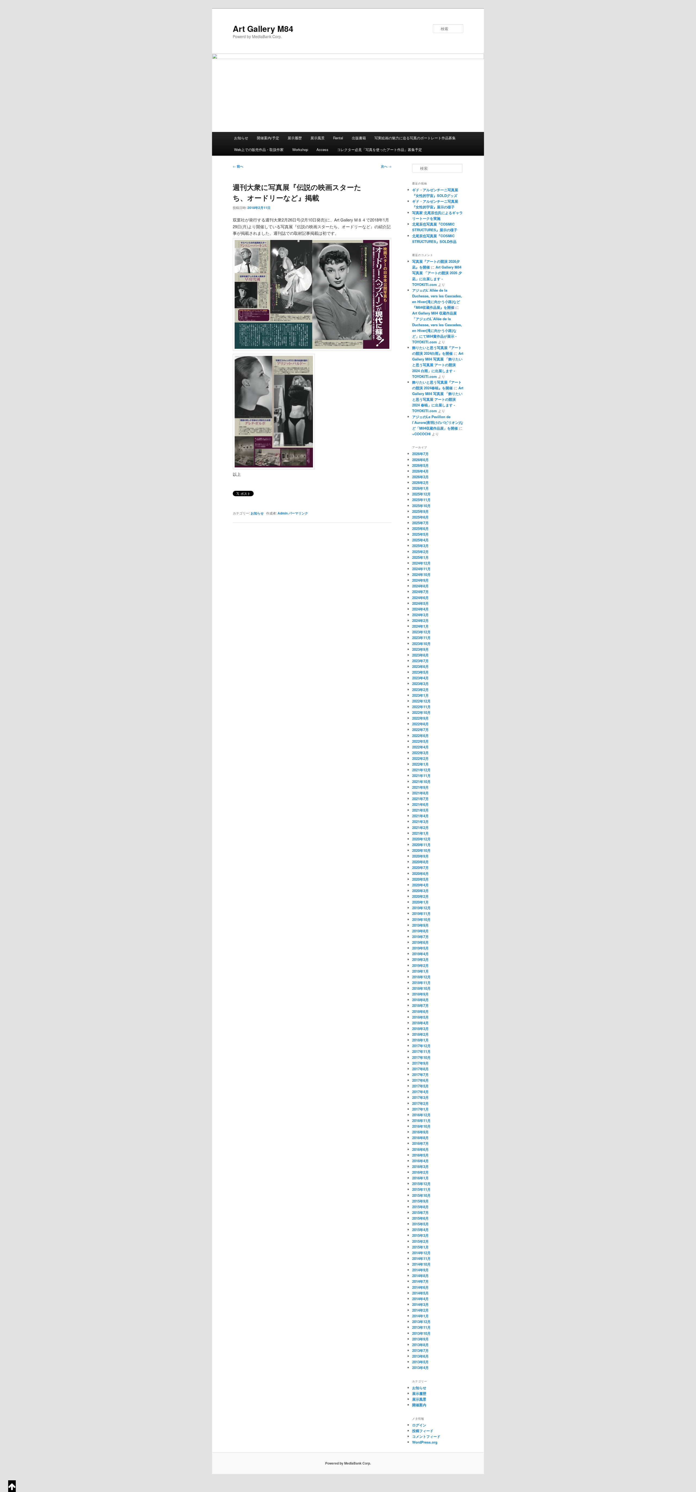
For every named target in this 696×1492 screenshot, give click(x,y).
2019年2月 (420, 965)
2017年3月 (420, 1097)
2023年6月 (420, 666)
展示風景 (317, 137)
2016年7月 (420, 1143)
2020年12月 (421, 838)
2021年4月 (420, 815)
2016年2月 (420, 1172)
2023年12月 (421, 631)
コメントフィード (426, 1436)
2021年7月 (420, 798)
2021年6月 (420, 804)
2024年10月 (421, 574)
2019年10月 (421, 919)
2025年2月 (420, 551)
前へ (238, 166)
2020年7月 (420, 867)
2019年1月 (420, 971)
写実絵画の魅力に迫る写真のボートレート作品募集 (415, 137)
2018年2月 (420, 1034)
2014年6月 (420, 1287)
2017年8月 (420, 1068)
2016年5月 (420, 1155)
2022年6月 (420, 735)
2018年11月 (421, 982)
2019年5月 (420, 948)
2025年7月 (420, 522)
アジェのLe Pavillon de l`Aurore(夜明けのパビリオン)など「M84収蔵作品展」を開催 (437, 422)
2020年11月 (421, 844)
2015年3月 (420, 1235)
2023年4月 (420, 677)
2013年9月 (420, 1339)
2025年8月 (420, 517)
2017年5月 (420, 1086)
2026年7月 (420, 453)
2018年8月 (420, 999)
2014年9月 (420, 1269)
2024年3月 (420, 614)
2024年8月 (420, 585)
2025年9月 (420, 511)
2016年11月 (421, 1120)
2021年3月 (420, 821)
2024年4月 (420, 609)
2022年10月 (421, 712)
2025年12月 (421, 494)
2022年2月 (420, 758)
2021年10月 (421, 781)
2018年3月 (420, 1028)
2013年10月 (421, 1333)
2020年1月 (420, 902)
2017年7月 (420, 1074)
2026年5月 (420, 465)
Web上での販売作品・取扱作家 (259, 149)
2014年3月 (420, 1304)
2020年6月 (420, 873)
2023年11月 (421, 637)
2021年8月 (420, 793)
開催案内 (419, 1404)
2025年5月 (420, 534)
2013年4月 (420, 1367)
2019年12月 (421, 907)
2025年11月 (421, 499)
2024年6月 (420, 597)
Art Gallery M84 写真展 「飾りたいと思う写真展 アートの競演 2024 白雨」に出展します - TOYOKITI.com (437, 365)
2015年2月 (420, 1241)
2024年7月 (420, 591)
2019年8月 (420, 930)
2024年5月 (420, 603)
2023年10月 (421, 643)
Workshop (300, 149)
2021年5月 (420, 810)
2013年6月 (420, 1356)
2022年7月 (420, 729)
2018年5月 (420, 1017)
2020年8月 (420, 861)
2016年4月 (420, 1160)
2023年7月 (420, 660)
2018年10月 (421, 988)
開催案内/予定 (268, 137)
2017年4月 (420, 1091)
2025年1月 (420, 557)
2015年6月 (420, 1218)
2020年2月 (420, 896)
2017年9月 (420, 1063)
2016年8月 (420, 1137)
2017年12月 (421, 1045)
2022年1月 (420, 764)
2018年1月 (420, 1040)
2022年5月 (420, 741)
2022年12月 (421, 701)
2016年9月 (420, 1132)
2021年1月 (420, 833)
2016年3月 (420, 1166)
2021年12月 (421, 769)
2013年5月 (420, 1361)
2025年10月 (421, 505)
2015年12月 (421, 1183)
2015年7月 (420, 1212)
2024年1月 (420, 626)
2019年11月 (421, 913)
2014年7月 (420, 1281)
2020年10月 (421, 850)
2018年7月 (420, 1005)
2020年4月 (420, 884)
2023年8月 (420, 655)
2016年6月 (420, 1149)
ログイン (419, 1425)
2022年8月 (420, 723)
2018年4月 (420, 1022)
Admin (283, 513)
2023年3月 (420, 683)
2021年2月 (420, 827)
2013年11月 (421, 1327)
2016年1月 (420, 1177)
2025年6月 (420, 528)
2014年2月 (420, 1310)
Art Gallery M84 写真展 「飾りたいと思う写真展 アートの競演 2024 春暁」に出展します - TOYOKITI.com (437, 399)
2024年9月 (420, 580)
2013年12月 (421, 1321)
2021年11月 (421, 775)
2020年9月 (420, 856)
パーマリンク (298, 513)
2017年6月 (420, 1080)
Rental (338, 137)
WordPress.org (424, 1442)
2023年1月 (420, 695)
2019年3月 (420, 959)
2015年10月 (421, 1195)
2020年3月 (420, 890)
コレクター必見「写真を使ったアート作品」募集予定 (379, 149)
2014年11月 (421, 1258)
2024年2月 (420, 620)
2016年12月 (421, 1114)
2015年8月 (420, 1206)
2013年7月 (420, 1350)
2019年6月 (420, 942)
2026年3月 (420, 476)
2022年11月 (421, 706)
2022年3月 (420, 752)
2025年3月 (420, 545)
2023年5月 (420, 672)
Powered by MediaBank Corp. (348, 1463)
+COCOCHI (421, 433)
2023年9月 (420, 649)
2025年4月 (420, 539)
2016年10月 (421, 1126)
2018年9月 (420, 994)
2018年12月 (421, 976)
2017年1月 (420, 1109)
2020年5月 (420, 879)
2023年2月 (420, 689)
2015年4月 (420, 1229)
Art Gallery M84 (263, 28)
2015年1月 (420, 1247)
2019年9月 (420, 925)
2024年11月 (421, 568)
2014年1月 (420, 1315)
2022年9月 (420, 718)
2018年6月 (420, 1011)
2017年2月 (420, 1103)
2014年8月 (420, 1275)
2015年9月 (420, 1201)
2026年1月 (420, 488)
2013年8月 (420, 1344)
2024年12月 (421, 563)
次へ (386, 166)
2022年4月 (420, 747)
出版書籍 (359, 137)
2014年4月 (420, 1298)
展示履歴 (295, 137)
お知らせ (241, 137)
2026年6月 (420, 459)
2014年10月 (421, 1264)
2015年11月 (421, 1189)
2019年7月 (420, 936)
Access (322, 149)
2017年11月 (421, 1051)
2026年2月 (420, 482)
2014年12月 (421, 1252)
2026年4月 (420, 471)
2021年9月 (420, 787)
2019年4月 (420, 953)
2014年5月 (420, 1293)
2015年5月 (420, 1223)
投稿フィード (422, 1430)
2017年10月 (421, 1057)
